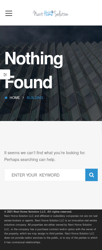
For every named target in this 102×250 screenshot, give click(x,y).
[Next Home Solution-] (51, 13)
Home (15, 97)
